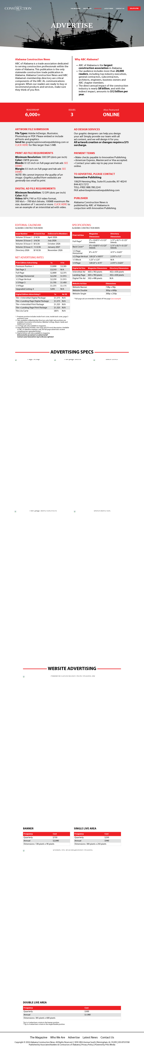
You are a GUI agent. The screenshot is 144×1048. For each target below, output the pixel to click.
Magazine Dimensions (97, 268)
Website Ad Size (80, 284)
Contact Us (107, 1037)
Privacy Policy (87, 1045)
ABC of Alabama (24, 63)
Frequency (28, 834)
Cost (55, 834)
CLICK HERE (21, 145)
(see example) (116, 299)
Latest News (90, 1037)
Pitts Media (110, 1045)
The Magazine (38, 1037)
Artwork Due (39, 234)
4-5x (62, 263)
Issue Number (22, 234)
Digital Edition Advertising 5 (28, 294)
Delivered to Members (57, 234)
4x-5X (64, 294)
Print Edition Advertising (26, 263)
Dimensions (111, 284)
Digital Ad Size (79, 268)
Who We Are (57, 1037)
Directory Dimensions (119, 268)
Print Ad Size (78, 235)
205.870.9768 (124, 1042)
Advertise (74, 1037)
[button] (134, 8)
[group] (32, 113)
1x (51, 263)
